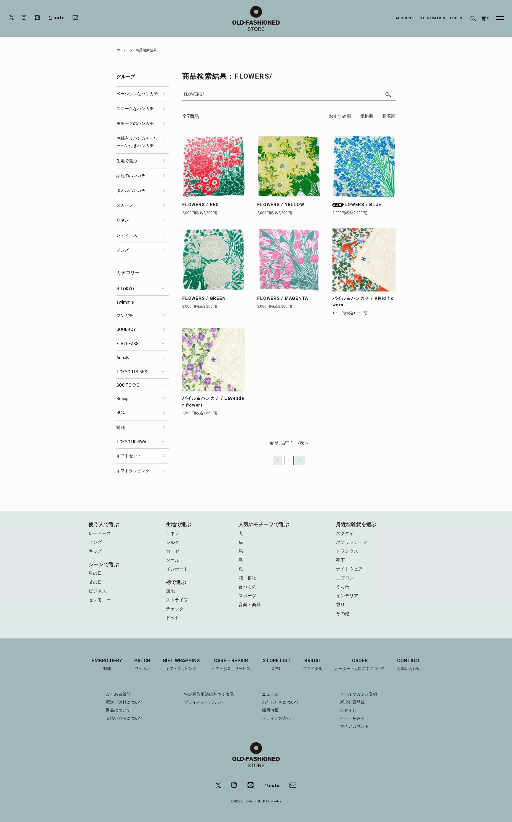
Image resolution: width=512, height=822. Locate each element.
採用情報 (270, 710)
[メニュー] (497, 18)
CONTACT (408, 664)
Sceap (122, 398)
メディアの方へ (276, 718)
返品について (118, 710)
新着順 (389, 116)
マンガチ (124, 315)
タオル (172, 560)
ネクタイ (345, 533)
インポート (177, 569)
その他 (342, 613)
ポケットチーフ (351, 542)
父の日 (95, 582)
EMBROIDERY (107, 664)
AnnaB (122, 357)
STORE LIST (277, 664)
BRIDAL (312, 664)
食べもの (247, 587)
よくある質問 (118, 694)
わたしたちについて (280, 702)
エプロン (345, 578)
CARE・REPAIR (231, 664)
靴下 (340, 560)
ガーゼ (172, 551)
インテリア (347, 595)
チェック (175, 608)
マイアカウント (354, 726)
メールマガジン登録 (358, 694)
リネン (122, 220)
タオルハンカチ (130, 190)
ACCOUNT (405, 18)
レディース (126, 235)
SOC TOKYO (128, 385)
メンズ (122, 250)
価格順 (366, 116)
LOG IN (456, 18)
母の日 (95, 573)
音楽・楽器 (250, 604)
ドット (172, 617)
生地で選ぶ (126, 160)
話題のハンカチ (130, 175)
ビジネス (97, 591)
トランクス (347, 551)
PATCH (142, 664)
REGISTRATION (431, 18)
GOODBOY (126, 329)
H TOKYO (125, 288)
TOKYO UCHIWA (131, 441)
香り (340, 604)
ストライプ (177, 600)
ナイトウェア (349, 569)
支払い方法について (124, 718)
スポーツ (247, 595)
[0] (483, 18)
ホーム (121, 50)
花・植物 (247, 578)
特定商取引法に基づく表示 (209, 694)
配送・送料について (124, 702)
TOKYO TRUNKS (131, 371)
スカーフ (124, 205)
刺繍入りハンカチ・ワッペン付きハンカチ (137, 142)
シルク (172, 542)
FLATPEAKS (127, 343)
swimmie (125, 302)
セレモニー (100, 600)
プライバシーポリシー (204, 702)
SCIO (121, 412)
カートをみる (352, 718)
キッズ (95, 551)
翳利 (120, 427)
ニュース (270, 694)
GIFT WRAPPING (181, 664)
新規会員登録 (352, 702)
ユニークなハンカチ (135, 108)
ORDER (360, 664)
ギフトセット (128, 455)
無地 (170, 591)
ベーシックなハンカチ (137, 93)
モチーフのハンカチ (135, 123)
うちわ (342, 587)
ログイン (348, 710)
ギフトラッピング (133, 470)
